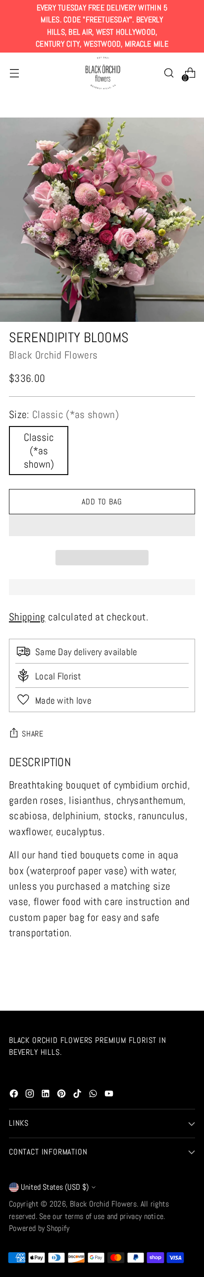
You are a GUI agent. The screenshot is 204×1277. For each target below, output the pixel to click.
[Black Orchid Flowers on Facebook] (15, 1094)
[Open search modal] (168, 73)
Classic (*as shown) (39, 450)
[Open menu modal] (14, 73)
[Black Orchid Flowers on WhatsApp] (94, 1094)
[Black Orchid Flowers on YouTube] (110, 1094)
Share (33, 734)
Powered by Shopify (39, 1228)
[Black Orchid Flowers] (102, 73)
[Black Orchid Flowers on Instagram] (31, 1094)
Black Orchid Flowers (53, 355)
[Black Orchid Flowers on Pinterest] (62, 1094)
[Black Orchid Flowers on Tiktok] (78, 1094)
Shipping (27, 616)
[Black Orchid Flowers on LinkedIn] (46, 1094)
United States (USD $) (55, 1187)
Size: (64, 414)
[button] (102, 525)
